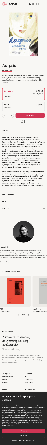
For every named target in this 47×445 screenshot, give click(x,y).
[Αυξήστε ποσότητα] (12, 115)
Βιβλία (4, 379)
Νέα (26, 376)
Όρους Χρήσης (37, 360)
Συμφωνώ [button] (23, 431)
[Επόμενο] (28, 315)
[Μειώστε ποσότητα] (4, 115)
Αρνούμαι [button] (23, 435)
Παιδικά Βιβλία (7, 376)
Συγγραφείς (29, 382)
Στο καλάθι (30, 115)
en (33, 4)
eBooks (5, 382)
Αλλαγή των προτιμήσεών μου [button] (23, 440)
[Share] (22, 121)
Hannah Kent (7, 70)
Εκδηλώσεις (29, 379)
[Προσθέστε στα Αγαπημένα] (25, 121)
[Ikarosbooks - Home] (13, 4)
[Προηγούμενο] (18, 315)
